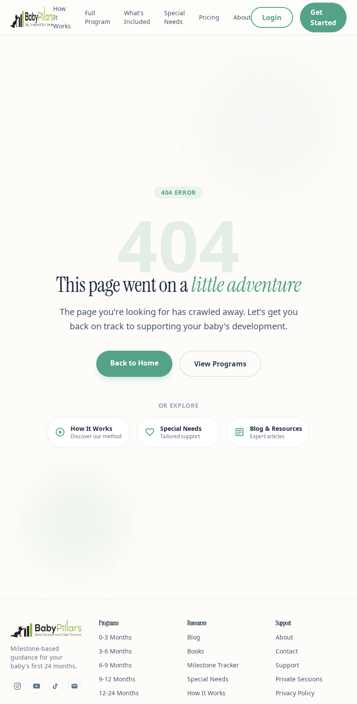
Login (272, 17)
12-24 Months (119, 693)
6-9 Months (115, 665)
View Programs (220, 364)
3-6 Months (115, 651)
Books (195, 651)
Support (287, 665)
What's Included (137, 17)
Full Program (97, 17)
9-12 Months (117, 679)
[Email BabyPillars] (74, 686)
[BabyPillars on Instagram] (17, 686)
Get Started (323, 17)
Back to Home (134, 363)
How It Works (62, 17)
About (242, 17)
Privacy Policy (295, 693)
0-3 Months (115, 637)
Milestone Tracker (213, 665)
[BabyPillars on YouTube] (37, 686)
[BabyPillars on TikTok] (56, 686)
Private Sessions (299, 679)
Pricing (209, 17)
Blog (193, 637)
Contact (287, 651)
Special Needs (174, 17)
